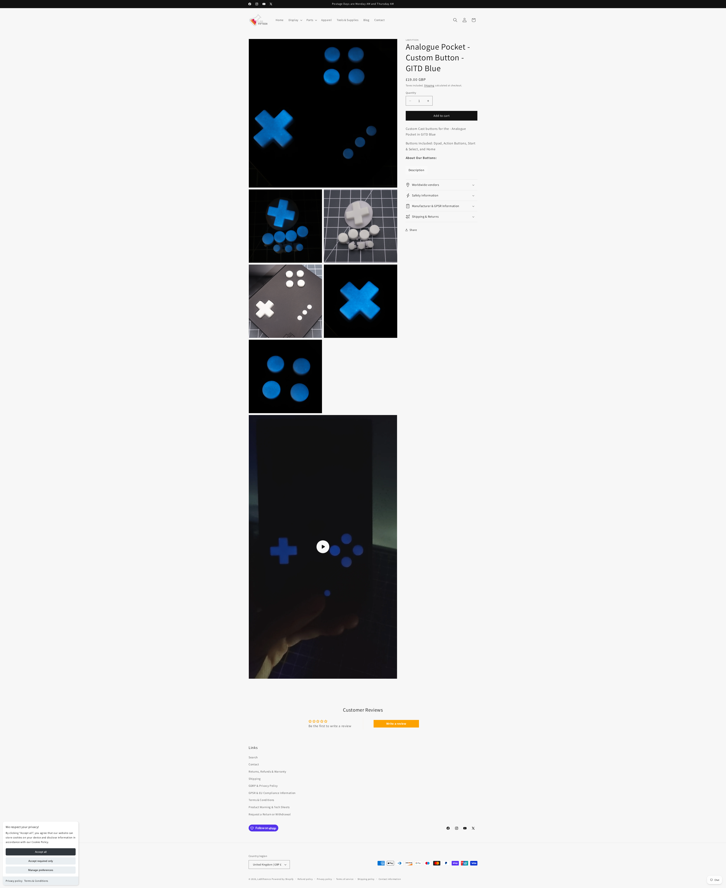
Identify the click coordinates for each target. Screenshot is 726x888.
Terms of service (344, 879)
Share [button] (413, 230)
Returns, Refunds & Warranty (267, 771)
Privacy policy (14, 881)
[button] (295, 20)
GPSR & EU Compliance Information (272, 793)
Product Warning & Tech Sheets (269, 807)
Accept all (41, 851)
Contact (254, 764)
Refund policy (305, 879)
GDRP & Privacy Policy (263, 786)
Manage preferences (40, 870)
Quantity (411, 92)
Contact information (390, 879)
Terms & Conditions (36, 881)
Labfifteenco (264, 879)
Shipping (429, 85)
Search (253, 757)
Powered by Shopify (283, 879)
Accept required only (40, 860)
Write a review (396, 724)
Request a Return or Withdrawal (270, 814)
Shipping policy (366, 879)
